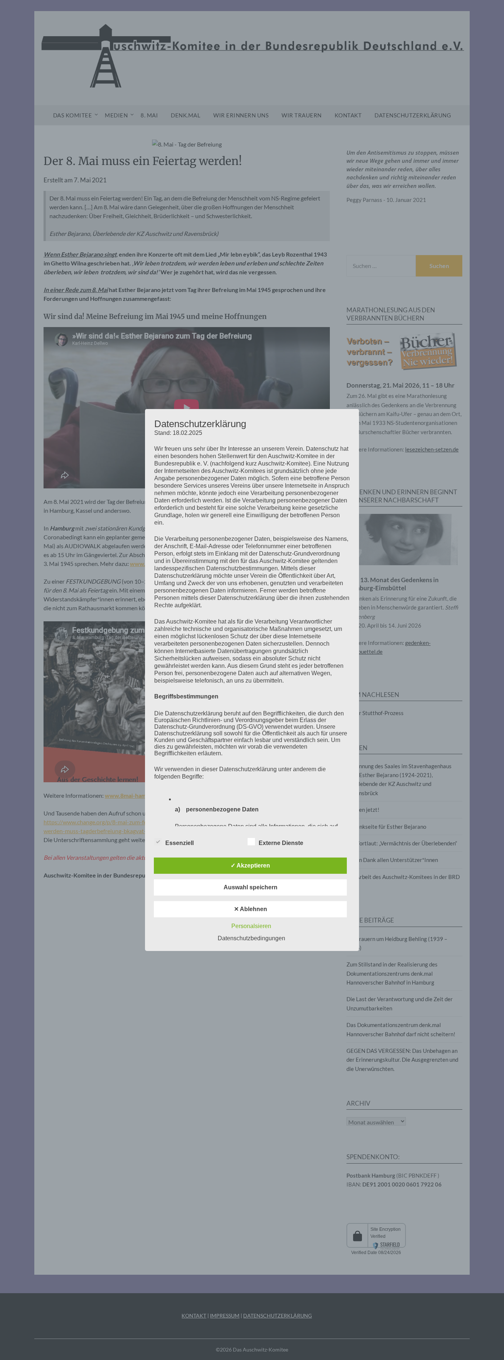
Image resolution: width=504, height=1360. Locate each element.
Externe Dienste (281, 843)
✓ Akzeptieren (250, 865)
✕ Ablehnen (250, 909)
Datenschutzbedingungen (251, 938)
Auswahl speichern (250, 887)
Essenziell (179, 843)
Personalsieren (251, 926)
